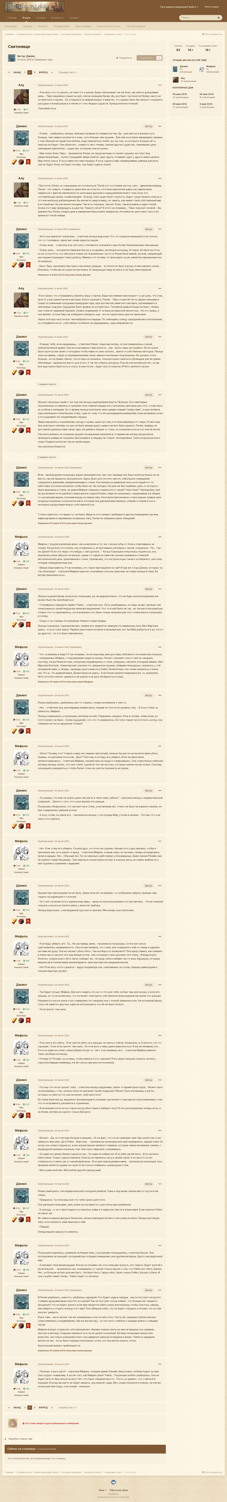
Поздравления (61, 26)
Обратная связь (119, 1490)
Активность (57, 17)
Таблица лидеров (135, 26)
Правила (43, 26)
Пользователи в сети (108, 26)
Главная (12, 17)
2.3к (18, 109)
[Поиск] (218, 17)
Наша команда (83, 26)
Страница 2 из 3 (67, 72)
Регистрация (212, 6)
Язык (102, 1490)
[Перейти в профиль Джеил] (11, 58)
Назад (17, 72)
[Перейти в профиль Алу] (21, 96)
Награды (27, 26)
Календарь (11, 26)
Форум (26, 17)
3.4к (18, 561)
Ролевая (40, 17)
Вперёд (43, 72)
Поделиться (125, 57)
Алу (21, 85)
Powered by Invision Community (113, 1497)
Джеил (30, 56)
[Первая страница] (9, 72)
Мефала (21, 536)
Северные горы (43, 59)
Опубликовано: (53, 85)
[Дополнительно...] (160, 85)
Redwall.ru (114, 1494)
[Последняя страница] (52, 72)
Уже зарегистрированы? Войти (178, 6)
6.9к (17, 150)
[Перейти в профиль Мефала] (21, 548)
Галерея (74, 17)
